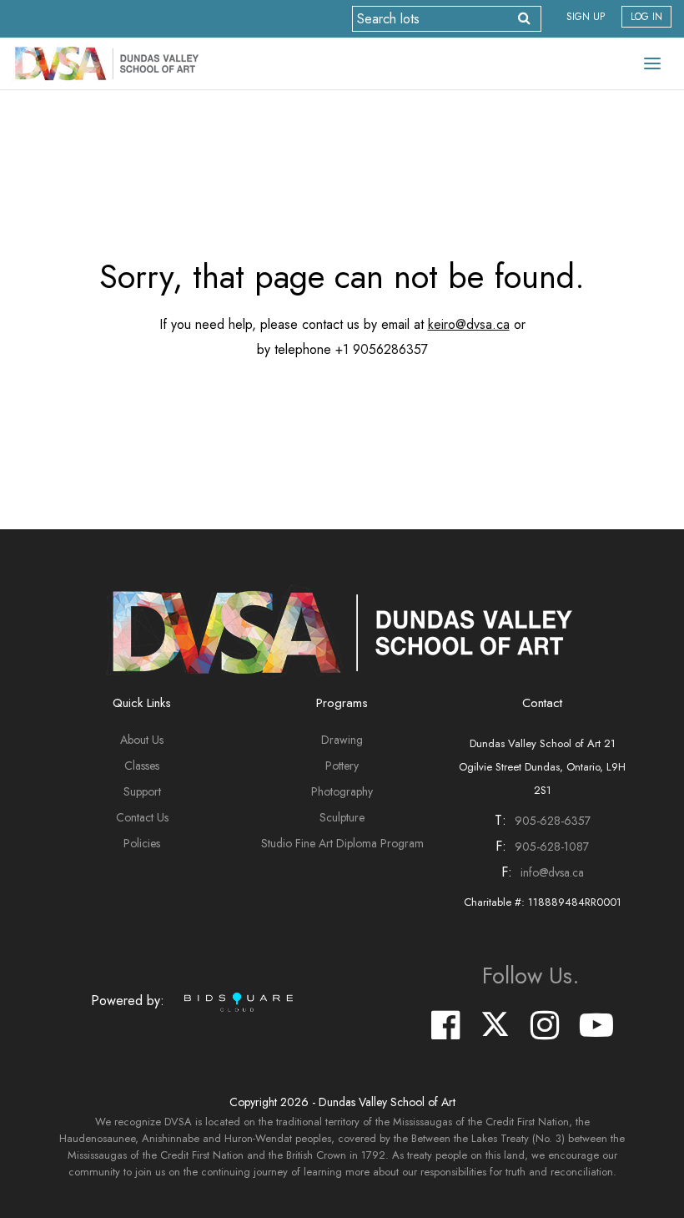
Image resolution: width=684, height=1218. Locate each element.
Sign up (585, 16)
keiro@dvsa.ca (469, 324)
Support (142, 791)
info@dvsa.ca (552, 872)
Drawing (342, 739)
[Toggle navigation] (652, 63)
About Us (141, 739)
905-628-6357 (553, 820)
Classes (141, 765)
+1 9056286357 (381, 349)
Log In (646, 16)
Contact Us (142, 817)
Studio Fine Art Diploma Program (342, 843)
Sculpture (342, 817)
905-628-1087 (552, 846)
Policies (141, 843)
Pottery (342, 765)
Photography (342, 791)
